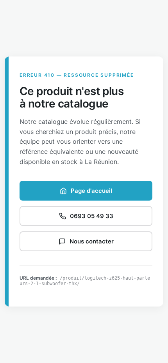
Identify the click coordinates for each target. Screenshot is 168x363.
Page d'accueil (91, 190)
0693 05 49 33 (91, 216)
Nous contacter (92, 241)
